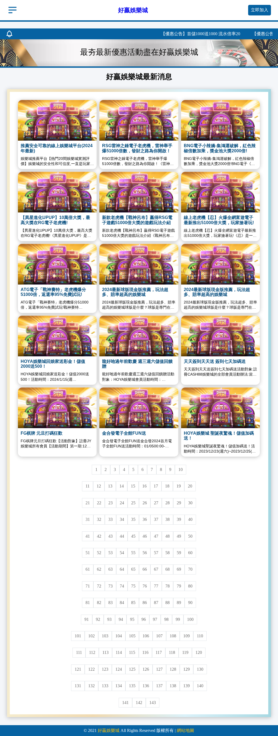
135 (132, 685)
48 (167, 536)
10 (180, 469)
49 (179, 536)
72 (99, 586)
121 (78, 669)
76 (145, 586)
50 (190, 536)
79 (179, 586)
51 (88, 552)
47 (156, 536)
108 (173, 636)
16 (144, 486)
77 (156, 586)
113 (105, 652)
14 (121, 486)
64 (122, 569)
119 (185, 652)
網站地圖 (185, 730)
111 (79, 652)
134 (118, 685)
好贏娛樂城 (108, 730)
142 (139, 702)
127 (159, 669)
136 (146, 685)
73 (110, 586)
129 (186, 669)
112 (92, 652)
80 (190, 586)
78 (167, 586)
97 (155, 619)
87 (156, 602)
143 (152, 702)
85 (133, 602)
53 (110, 552)
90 (190, 602)
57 (156, 552)
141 (125, 702)
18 (167, 486)
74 (122, 586)
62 (99, 569)
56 (145, 552)
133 (105, 685)
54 (122, 552)
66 (145, 569)
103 (105, 636)
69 (179, 569)
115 (132, 652)
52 (99, 552)
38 (167, 519)
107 (159, 636)
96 (143, 619)
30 (190, 503)
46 (145, 536)
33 (110, 519)
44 (122, 536)
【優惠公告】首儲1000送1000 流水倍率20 (186, 33)
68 (167, 569)
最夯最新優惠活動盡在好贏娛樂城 (139, 52)
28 (167, 503)
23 (110, 503)
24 (122, 503)
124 (118, 669)
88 (167, 602)
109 (186, 636)
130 (200, 669)
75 (133, 586)
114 (119, 652)
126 (146, 669)
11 (88, 486)
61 (88, 569)
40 (190, 519)
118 (172, 652)
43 (110, 536)
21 (88, 503)
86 (145, 602)
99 (178, 619)
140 (200, 685)
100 (190, 619)
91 (86, 619)
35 (133, 519)
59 (179, 552)
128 (173, 669)
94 (121, 619)
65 (133, 569)
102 (91, 636)
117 (159, 652)
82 (99, 602)
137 (159, 685)
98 (166, 619)
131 (78, 685)
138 (173, 685)
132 (91, 685)
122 (91, 669)
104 (118, 636)
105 (132, 636)
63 (110, 569)
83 (110, 602)
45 (133, 536)
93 (109, 619)
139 (186, 685)
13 (110, 486)
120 (198, 652)
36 (145, 519)
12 (99, 486)
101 (78, 636)
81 (88, 602)
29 (179, 503)
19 (178, 486)
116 (145, 652)
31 (88, 519)
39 (179, 519)
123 (105, 669)
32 (99, 519)
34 (122, 519)
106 (146, 636)
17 (156, 486)
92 (98, 619)
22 (99, 503)
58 (167, 552)
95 (132, 619)
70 (190, 569)
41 (88, 536)
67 (156, 569)
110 (200, 636)
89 (179, 602)
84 (122, 602)
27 (156, 503)
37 (156, 519)
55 (133, 552)
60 (190, 552)
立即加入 (259, 10)
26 (145, 503)
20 (190, 486)
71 (88, 586)
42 (99, 536)
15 (133, 486)
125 (132, 669)
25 (133, 503)
